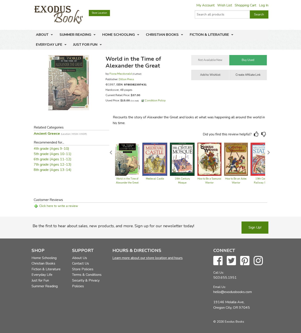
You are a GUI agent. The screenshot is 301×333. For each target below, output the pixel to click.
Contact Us (80, 263)
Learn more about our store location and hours (147, 257)
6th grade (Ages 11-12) (52, 159)
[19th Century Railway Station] (263, 159)
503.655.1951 (225, 277)
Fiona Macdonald (121, 74)
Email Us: (219, 287)
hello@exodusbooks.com (232, 291)
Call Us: (218, 273)
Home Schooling (118, 34)
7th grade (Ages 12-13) (52, 164)
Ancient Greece (60, 133)
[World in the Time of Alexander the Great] (127, 159)
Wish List (224, 5)
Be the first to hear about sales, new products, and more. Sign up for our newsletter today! (113, 226)
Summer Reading (75, 34)
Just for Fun (85, 44)
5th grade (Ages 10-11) (52, 153)
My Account (205, 5)
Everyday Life (49, 44)
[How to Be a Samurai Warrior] (209, 159)
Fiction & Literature (209, 34)
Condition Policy (155, 100)
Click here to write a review (58, 206)
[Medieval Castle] (154, 159)
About (42, 34)
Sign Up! (255, 227)
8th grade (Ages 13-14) (52, 169)
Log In (263, 5)
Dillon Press (126, 79)
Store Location (99, 13)
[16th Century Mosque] (182, 159)
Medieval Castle (155, 178)
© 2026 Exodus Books (228, 322)
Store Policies (82, 269)
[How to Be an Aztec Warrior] (236, 159)
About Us (79, 257)
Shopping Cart (245, 5)
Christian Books (162, 34)
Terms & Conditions (87, 274)
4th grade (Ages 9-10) (51, 148)
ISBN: (131, 84)
